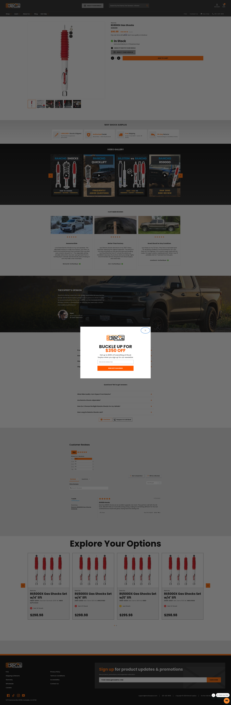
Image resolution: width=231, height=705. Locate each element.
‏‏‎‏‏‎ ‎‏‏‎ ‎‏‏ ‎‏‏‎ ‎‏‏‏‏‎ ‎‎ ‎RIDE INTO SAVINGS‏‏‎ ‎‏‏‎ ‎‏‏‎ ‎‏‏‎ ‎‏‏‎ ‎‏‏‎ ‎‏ (116, 368)
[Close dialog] (145, 330)
